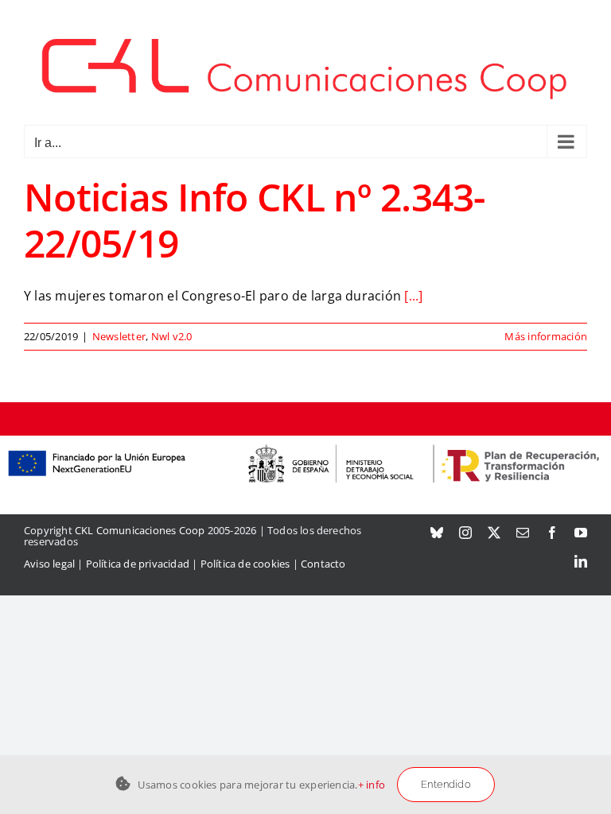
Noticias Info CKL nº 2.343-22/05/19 (254, 219)
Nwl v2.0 (172, 336)
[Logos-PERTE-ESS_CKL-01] (305, 442)
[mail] (522, 532)
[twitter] (494, 532)
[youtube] (580, 532)
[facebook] (552, 532)
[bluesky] (436, 532)
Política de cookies (245, 563)
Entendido (446, 784)
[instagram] (465, 532)
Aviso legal (49, 563)
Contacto (323, 563)
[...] (413, 295)
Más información (545, 336)
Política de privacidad (137, 563)
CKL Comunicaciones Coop (140, 530)
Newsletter (119, 336)
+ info (371, 784)
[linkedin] (580, 561)
